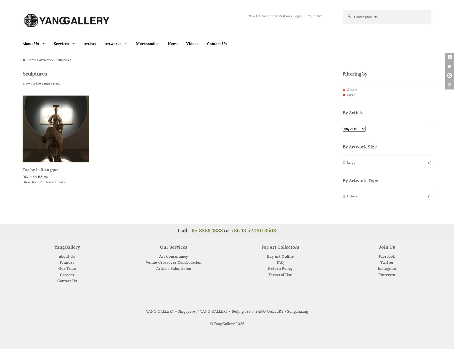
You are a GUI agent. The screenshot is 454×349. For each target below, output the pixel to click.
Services (61, 43)
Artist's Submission (173, 268)
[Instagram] (449, 75)
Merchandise (147, 43)
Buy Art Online (280, 256)
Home (31, 60)
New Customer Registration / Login (275, 16)
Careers (67, 274)
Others (352, 90)
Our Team (67, 268)
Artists (90, 43)
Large (351, 95)
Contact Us (217, 43)
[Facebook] (449, 57)
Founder (67, 262)
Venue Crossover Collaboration (174, 262)
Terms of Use (280, 274)
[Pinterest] (449, 84)
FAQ (280, 262)
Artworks (113, 43)
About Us (31, 43)
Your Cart (315, 16)
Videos (192, 43)
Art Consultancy (173, 256)
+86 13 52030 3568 (253, 230)
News (173, 43)
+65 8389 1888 (206, 230)
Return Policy (280, 268)
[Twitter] (449, 66)
